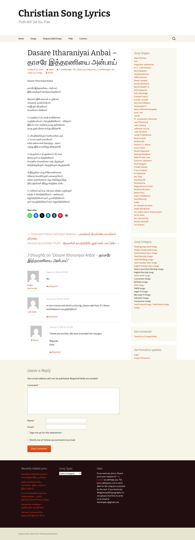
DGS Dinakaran (140, 90)
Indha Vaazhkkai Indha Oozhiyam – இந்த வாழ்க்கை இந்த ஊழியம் (33, 485)
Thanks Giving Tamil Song (145, 249)
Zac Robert (139, 224)
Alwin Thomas (140, 58)
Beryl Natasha (140, 70)
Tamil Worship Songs (143, 256)
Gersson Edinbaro (142, 102)
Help (70, 38)
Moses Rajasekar (142, 151)
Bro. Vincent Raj (141, 218)
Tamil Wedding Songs (143, 259)
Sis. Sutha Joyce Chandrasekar (148, 211)
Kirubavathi (139, 141)
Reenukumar (139, 183)
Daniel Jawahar (141, 80)
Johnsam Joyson (141, 128)
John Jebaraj (140, 125)
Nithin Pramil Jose (142, 157)
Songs (33, 38)
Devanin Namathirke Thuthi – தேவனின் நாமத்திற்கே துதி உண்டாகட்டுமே (73, 243)
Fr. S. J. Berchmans (142, 67)
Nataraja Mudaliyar (142, 154)
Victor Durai (139, 215)
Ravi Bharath (139, 179)
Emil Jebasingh (141, 93)
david (50, 72)
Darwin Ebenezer (141, 83)
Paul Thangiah (140, 163)
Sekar (136, 202)
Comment (33, 385)
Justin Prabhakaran (142, 135)
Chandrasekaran (141, 74)
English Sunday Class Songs (146, 266)
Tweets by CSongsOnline (145, 336)
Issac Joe (138, 112)
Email (31, 426)
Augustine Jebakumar (144, 64)
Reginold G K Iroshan (143, 186)
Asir (136, 61)
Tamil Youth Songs (142, 275)
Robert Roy (139, 192)
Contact (83, 38)
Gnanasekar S (140, 106)
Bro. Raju (138, 176)
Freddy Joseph (141, 99)
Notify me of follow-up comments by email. (53, 439)
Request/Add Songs (52, 38)
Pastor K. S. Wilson (142, 144)
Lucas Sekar (139, 147)
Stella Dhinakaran (142, 208)
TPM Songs (139, 285)
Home (21, 38)
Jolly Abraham (140, 131)
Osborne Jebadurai (143, 160)
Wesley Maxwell (141, 221)
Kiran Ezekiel (140, 138)
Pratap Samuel (140, 167)
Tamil (51, 69)
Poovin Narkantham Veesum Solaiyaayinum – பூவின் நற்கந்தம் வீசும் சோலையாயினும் (35, 496)
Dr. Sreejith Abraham (143, 205)
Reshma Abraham (142, 189)
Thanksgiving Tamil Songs (145, 246)
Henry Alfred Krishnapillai (145, 109)
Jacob (137, 115)
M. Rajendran (140, 173)
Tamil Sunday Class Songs (145, 253)
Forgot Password (142, 358)
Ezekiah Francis (141, 96)
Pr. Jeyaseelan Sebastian (145, 119)
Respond (53, 286)
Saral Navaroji (140, 199)
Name (31, 420)
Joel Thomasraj (141, 122)
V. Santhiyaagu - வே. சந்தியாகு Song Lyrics (77, 69)
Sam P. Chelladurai (142, 195)
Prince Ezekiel (140, 170)
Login (136, 354)
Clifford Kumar (140, 77)
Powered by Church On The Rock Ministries (37, 533)
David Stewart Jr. (141, 86)
